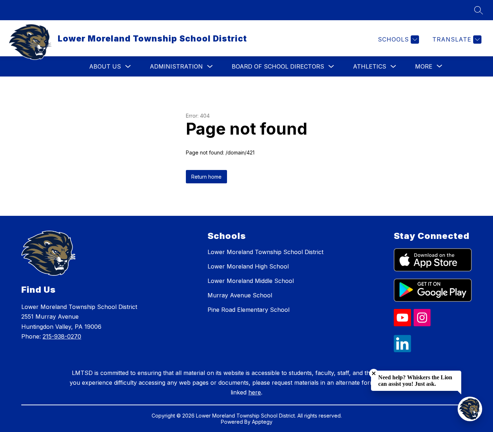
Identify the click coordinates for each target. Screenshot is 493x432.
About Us (105, 66)
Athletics (369, 66)
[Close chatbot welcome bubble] (373, 373)
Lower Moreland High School (248, 266)
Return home (206, 177)
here (254, 392)
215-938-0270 (62, 336)
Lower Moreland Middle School (251, 280)
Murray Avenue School (240, 295)
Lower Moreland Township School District (265, 252)
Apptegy (262, 422)
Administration (176, 66)
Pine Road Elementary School (248, 309)
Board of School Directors (278, 66)
